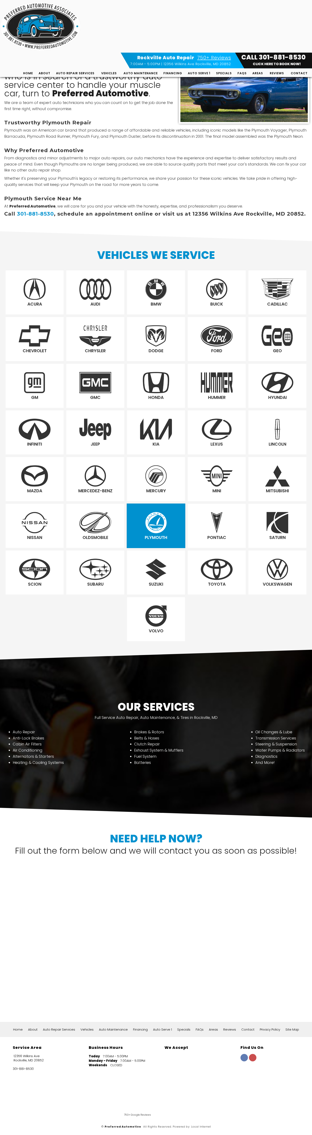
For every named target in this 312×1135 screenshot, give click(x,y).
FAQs (242, 73)
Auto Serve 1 (199, 73)
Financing (172, 73)
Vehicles (109, 73)
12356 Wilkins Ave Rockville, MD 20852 (197, 64)
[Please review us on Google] (191, 1103)
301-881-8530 (35, 214)
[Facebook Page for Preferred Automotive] (244, 1060)
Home (28, 73)
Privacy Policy (270, 1029)
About (44, 73)
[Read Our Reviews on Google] (253, 1077)
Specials (224, 73)
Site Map (292, 1029)
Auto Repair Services (75, 73)
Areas (257, 73)
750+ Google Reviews (137, 1115)
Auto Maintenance (141, 73)
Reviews (277, 73)
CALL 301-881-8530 (273, 57)
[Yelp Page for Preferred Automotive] (252, 1060)
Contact (299, 73)
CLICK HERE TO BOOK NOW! (277, 64)
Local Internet (201, 1126)
